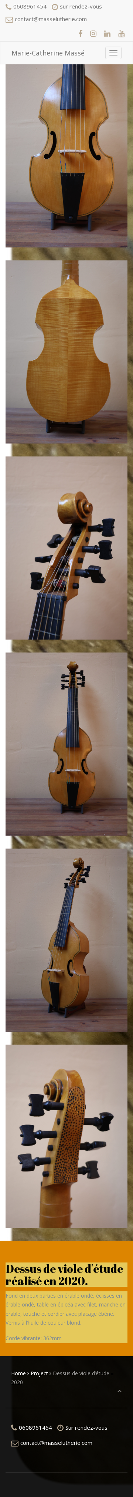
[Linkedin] (107, 33)
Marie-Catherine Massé (48, 52)
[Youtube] (121, 33)
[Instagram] (93, 33)
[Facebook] (80, 33)
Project (39, 1373)
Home (18, 1373)
